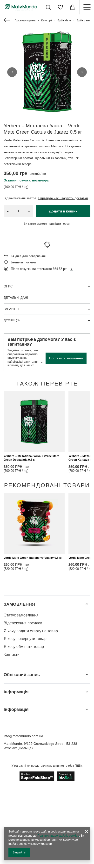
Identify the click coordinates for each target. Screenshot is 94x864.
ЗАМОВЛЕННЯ (19, 604)
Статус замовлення (21, 615)
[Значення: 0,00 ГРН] (72, 7)
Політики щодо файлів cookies (58, 835)
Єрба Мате (64, 20)
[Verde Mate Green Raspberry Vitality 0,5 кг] (34, 523)
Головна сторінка (25, 20)
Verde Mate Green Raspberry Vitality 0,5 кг (33, 557)
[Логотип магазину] (21, 7)
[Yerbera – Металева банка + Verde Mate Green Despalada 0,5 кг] (34, 421)
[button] (12, 72)
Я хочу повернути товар (25, 639)
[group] (47, 72)
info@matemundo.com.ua (23, 736)
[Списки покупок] (60, 7)
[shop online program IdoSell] (47, 776)
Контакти (12, 655)
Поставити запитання (66, 358)
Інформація (16, 692)
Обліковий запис (22, 674)
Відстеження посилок (23, 623)
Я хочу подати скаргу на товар (31, 631)
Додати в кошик (63, 211)
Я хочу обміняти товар (24, 647)
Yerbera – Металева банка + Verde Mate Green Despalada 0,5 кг (31, 458)
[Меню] (87, 7)
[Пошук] (48, 7)
